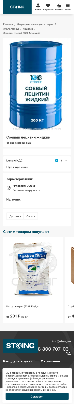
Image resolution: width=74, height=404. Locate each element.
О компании (50, 361)
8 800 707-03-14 (54, 351)
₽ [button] (56, 160)
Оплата (30, 216)
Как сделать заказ (17, 361)
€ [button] (66, 160)
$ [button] (61, 160)
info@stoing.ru (61, 341)
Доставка (15, 216)
